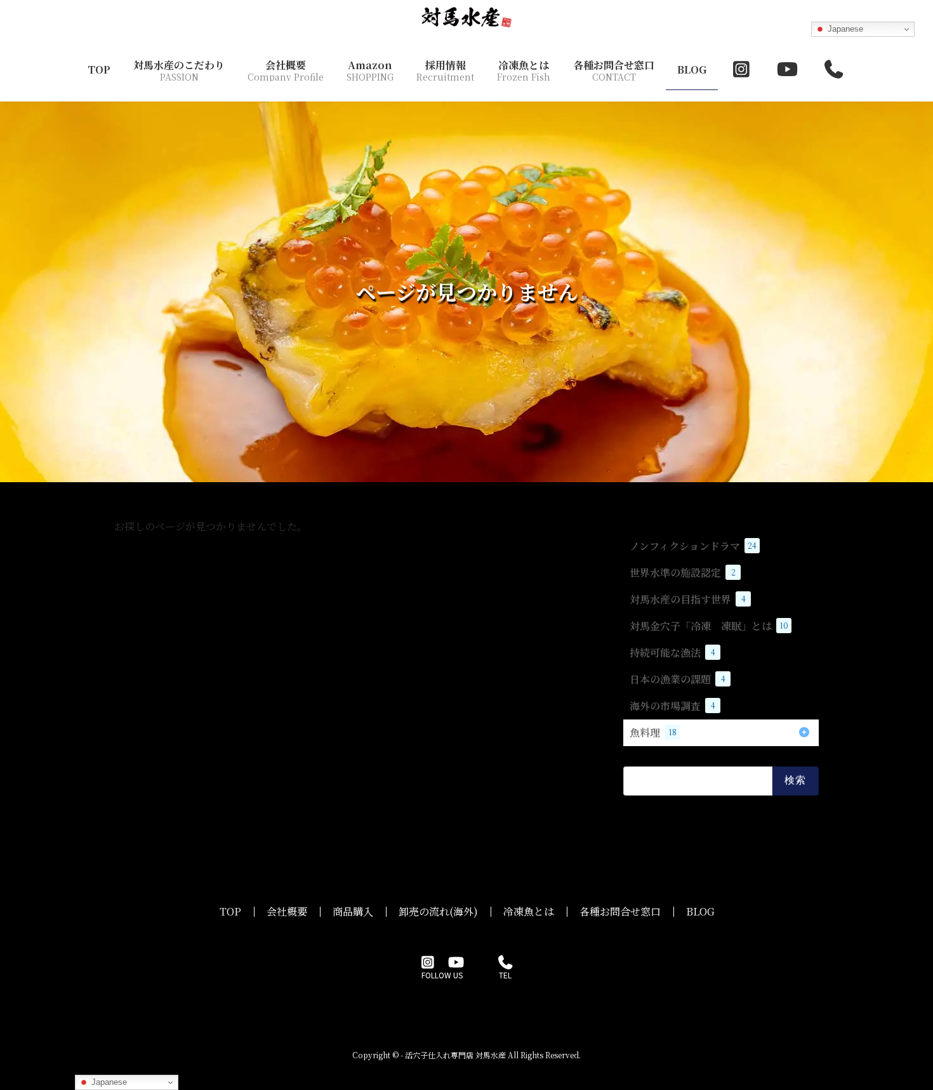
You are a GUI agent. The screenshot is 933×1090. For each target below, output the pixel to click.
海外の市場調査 (672, 706)
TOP (230, 911)
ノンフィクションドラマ (693, 546)
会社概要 (287, 911)
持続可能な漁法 (672, 652)
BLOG (700, 911)
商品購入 (353, 911)
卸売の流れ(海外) (438, 911)
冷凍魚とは (528, 911)
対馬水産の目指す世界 (688, 599)
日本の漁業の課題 (677, 679)
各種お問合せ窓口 (620, 911)
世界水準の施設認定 (683, 572)
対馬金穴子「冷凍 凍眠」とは (709, 626)
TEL (505, 975)
